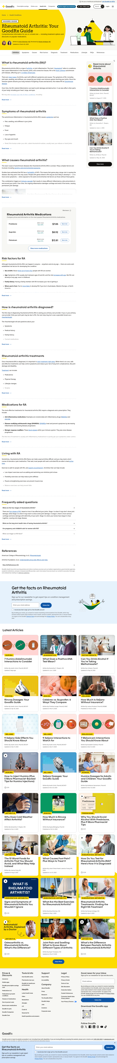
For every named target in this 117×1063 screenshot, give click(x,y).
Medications (74, 52)
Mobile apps (5, 982)
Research (44, 995)
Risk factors (44, 52)
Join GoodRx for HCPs (108, 1)
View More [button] (58, 962)
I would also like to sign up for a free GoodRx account (29, 610)
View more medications (39, 248)
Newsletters (25, 1000)
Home (4, 15)
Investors (44, 1008)
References (100, 52)
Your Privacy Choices (67, 1001)
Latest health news (27, 993)
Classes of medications (9, 999)
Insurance (5, 979)
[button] (66, 7)
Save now (64, 224)
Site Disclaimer (65, 986)
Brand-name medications (9, 1005)
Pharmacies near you (28, 980)
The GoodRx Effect (46, 998)
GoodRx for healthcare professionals (28, 984)
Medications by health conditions (8, 995)
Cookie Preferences (67, 993)
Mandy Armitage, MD (44, 42)
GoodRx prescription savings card (10, 986)
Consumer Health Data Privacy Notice (68, 997)
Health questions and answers (30, 1016)
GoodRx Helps (45, 1001)
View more (100, 164)
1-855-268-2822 (97, 1039)
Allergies (24, 1003)
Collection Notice (66, 990)
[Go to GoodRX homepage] (8, 6)
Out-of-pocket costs (8, 1002)
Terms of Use (30, 616)
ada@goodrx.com (109, 1039)
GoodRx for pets (7, 1009)
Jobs (42, 1004)
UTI (23, 1006)
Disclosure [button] (66, 210)
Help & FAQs (45, 977)
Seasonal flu (25, 1013)
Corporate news (46, 1011)
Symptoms (25, 52)
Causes (34, 52)
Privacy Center (65, 980)
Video (23, 996)
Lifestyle (84, 52)
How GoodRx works (27, 977)
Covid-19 (24, 1009)
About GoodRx (45, 988)
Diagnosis (54, 52)
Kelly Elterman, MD (24, 42)
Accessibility (45, 980)
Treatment (63, 52)
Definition (16, 52)
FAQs (92, 52)
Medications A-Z (7, 990)
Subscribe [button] (46, 605)
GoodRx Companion (8, 1012)
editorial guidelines (23, 573)
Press (43, 991)
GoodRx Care (6, 1015)
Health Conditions (15, 15)
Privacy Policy (51, 616)
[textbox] (25, 605)
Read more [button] (5, 100)
